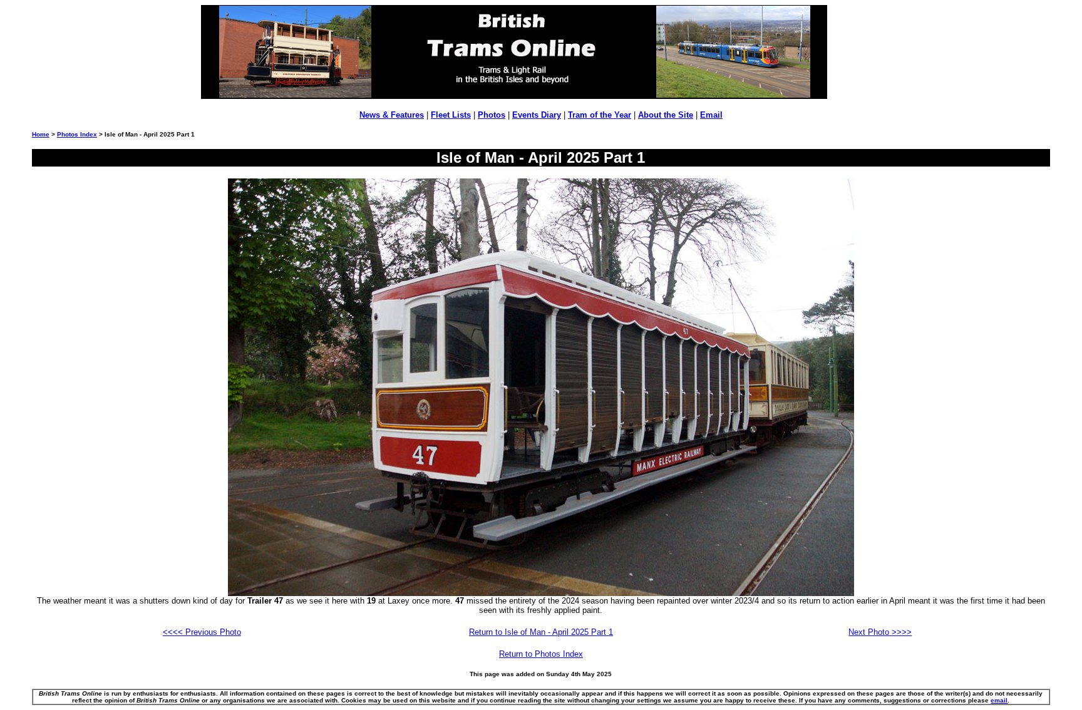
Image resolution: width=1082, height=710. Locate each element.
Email (711, 115)
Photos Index (77, 134)
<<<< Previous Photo (202, 632)
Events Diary (536, 115)
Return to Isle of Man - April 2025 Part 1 (541, 632)
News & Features (391, 115)
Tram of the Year (599, 115)
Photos (491, 115)
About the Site (665, 115)
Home (40, 134)
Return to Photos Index (541, 654)
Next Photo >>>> (880, 632)
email (999, 700)
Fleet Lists (451, 115)
